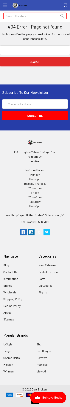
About (7, 312)
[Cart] (66, 5)
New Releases (47, 265)
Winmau (8, 371)
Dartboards (45, 285)
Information (10, 278)
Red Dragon (44, 351)
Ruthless (42, 364)
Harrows (42, 358)
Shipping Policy (13, 299)
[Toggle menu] (5, 5)
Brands (7, 285)
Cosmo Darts (11, 358)
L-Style (7, 344)
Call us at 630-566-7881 (35, 222)
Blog (6, 265)
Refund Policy (12, 306)
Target (7, 351)
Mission (8, 364)
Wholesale (9, 292)
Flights (42, 292)
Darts (41, 278)
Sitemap (8, 319)
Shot (40, 344)
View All (41, 371)
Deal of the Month (49, 272)
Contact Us (10, 272)
